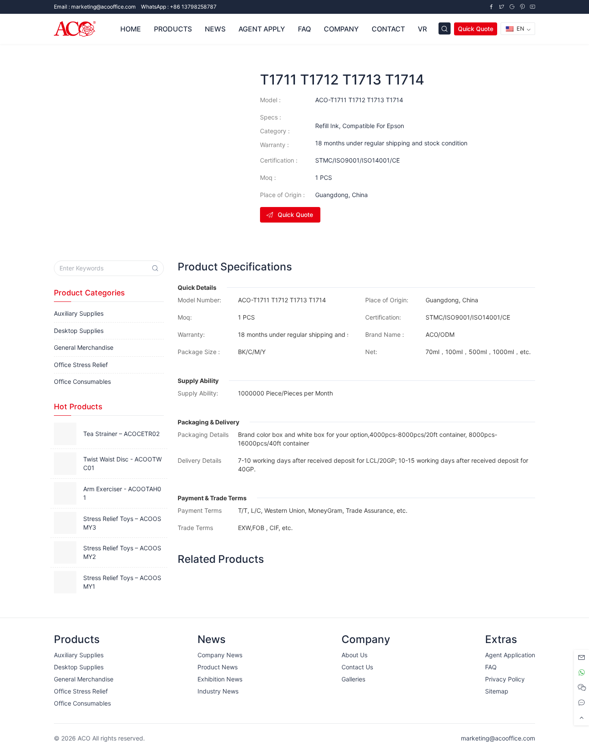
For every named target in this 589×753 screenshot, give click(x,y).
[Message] (581, 657)
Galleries (353, 679)
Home (130, 29)
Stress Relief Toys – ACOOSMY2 (122, 552)
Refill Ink (327, 125)
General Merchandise (83, 347)
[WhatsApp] (581, 672)
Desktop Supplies (78, 330)
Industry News (217, 691)
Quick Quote (475, 28)
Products (173, 29)
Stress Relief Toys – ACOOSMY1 (122, 582)
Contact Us (357, 667)
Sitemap (496, 691)
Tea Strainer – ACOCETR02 (121, 433)
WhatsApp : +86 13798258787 (178, 6)
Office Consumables (82, 381)
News (215, 29)
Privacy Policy (505, 679)
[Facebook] (491, 6)
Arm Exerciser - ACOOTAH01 (122, 493)
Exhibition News (219, 679)
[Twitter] (501, 6)
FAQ (304, 29)
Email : (95, 6)
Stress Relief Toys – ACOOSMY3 (122, 523)
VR (422, 29)
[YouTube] (532, 6)
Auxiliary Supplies (78, 313)
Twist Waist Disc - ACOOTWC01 (122, 463)
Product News (217, 667)
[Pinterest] (522, 6)
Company (341, 29)
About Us (354, 655)
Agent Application (510, 655)
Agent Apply (261, 29)
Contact (388, 29)
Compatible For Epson (373, 125)
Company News (219, 655)
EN (519, 28)
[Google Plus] (511, 6)
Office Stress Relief (81, 364)
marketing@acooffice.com (498, 738)
